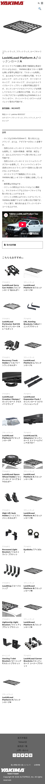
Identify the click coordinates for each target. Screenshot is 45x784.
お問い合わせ (22, 750)
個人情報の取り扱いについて (21, 765)
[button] (42, 3)
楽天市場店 (22, 738)
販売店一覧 (22, 746)
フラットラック (8, 51)
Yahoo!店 (22, 742)
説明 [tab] (4, 132)
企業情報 (37, 765)
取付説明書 (11, 245)
